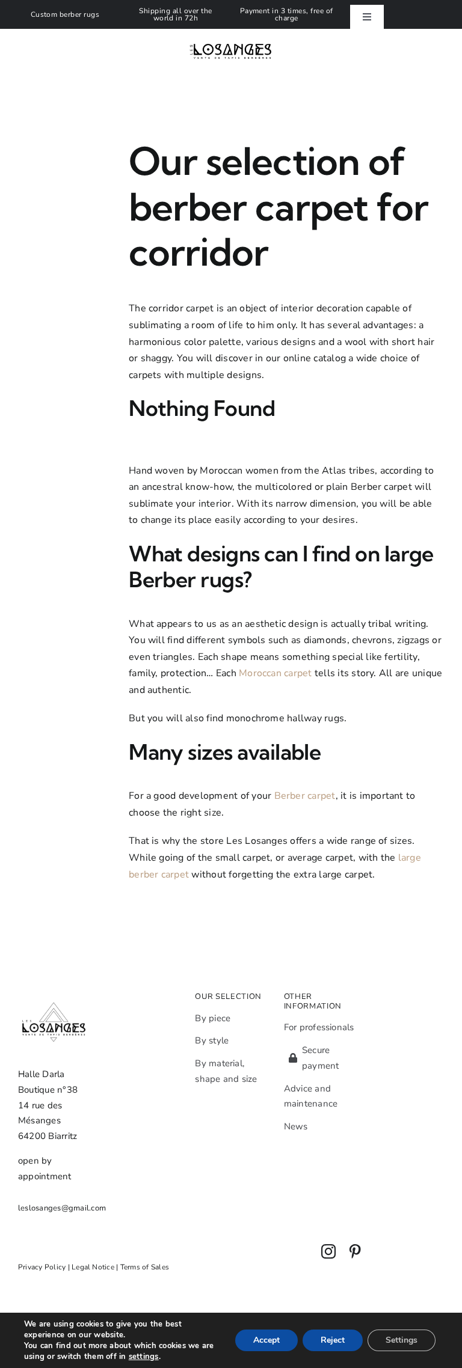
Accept (266, 1340)
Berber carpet (305, 795)
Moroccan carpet (275, 673)
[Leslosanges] (231, 31)
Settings (401, 1340)
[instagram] (328, 1251)
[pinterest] (355, 1251)
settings (144, 1356)
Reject (333, 1340)
